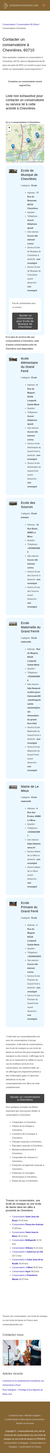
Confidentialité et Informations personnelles (24, 1419)
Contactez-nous (16, 1415)
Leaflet (21, 162)
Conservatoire (9, 24)
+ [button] (9, 127)
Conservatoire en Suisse (30, 1447)
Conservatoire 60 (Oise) (28, 24)
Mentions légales (32, 1415)
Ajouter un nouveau (25, 1423)
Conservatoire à (27, 1252)
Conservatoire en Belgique (16, 1443)
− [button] (9, 131)
